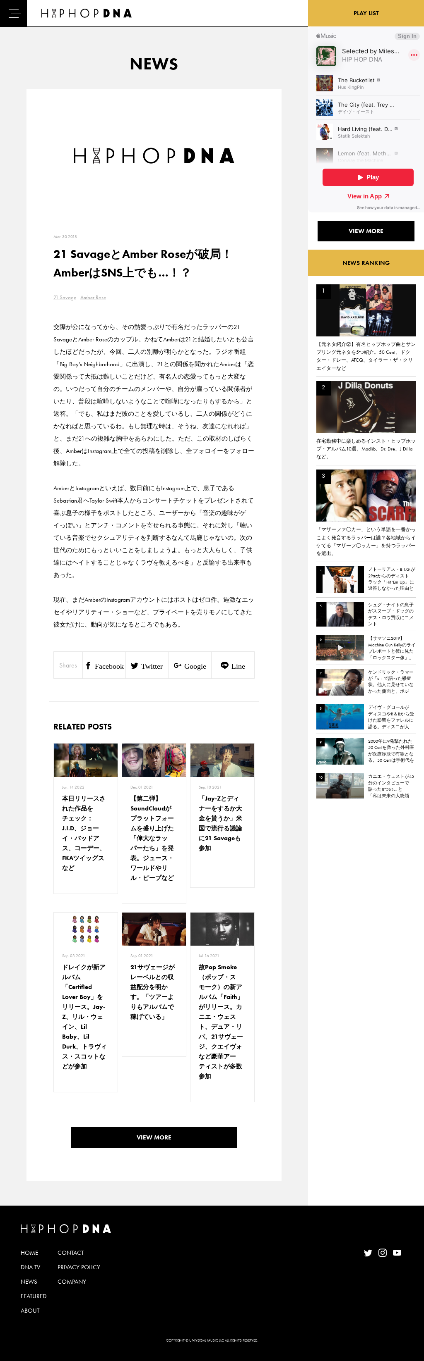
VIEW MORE (154, 1137)
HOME (29, 1253)
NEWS (29, 1282)
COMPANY (72, 1282)
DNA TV (30, 1267)
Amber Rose (93, 297)
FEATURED (33, 1296)
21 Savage (64, 297)
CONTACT (71, 1253)
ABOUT (30, 1310)
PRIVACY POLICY (79, 1267)
